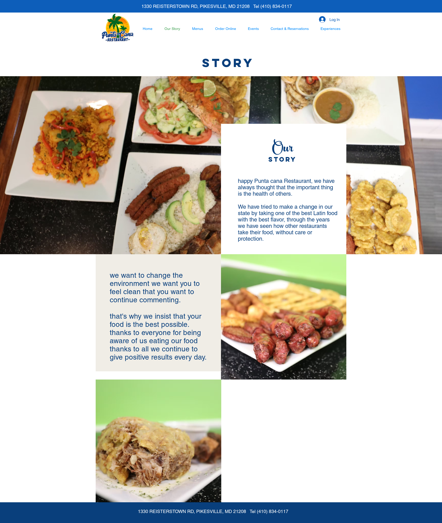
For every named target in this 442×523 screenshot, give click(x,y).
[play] (207, 384)
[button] (158, 441)
